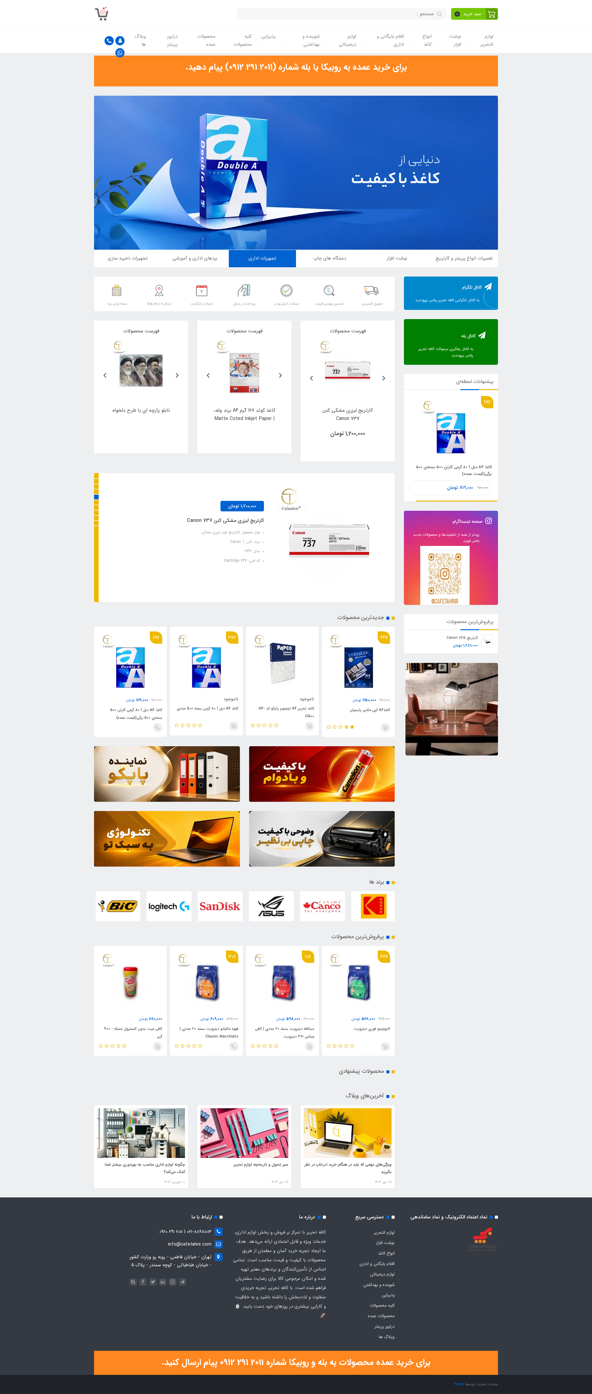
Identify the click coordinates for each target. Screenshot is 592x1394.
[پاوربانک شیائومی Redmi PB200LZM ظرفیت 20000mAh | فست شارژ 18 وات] (347, 369)
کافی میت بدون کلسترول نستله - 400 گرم (209, 1032)
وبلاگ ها (140, 40)
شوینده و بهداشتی (311, 40)
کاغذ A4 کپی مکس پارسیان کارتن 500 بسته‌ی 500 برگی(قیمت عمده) (454, 470)
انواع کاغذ (427, 40)
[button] (474, 14)
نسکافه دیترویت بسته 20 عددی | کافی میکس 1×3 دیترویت (360, 1032)
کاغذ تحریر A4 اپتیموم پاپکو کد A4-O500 (360, 712)
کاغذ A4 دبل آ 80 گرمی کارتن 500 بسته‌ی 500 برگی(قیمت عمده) (210, 714)
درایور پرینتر (172, 40)
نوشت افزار (455, 40)
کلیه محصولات (242, 40)
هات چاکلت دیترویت (146, 1029)
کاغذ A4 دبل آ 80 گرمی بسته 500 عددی (281, 708)
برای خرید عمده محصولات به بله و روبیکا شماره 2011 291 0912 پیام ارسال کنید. (296, 1362)
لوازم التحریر (486, 40)
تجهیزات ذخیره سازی (128, 258)
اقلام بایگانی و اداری (390, 40)
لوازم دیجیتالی (347, 40)
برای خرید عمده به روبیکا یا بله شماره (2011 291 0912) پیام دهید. (296, 67)
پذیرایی (268, 36)
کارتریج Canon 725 (462, 638)
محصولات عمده (206, 40)
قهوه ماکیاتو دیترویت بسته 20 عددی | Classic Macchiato (285, 1032)
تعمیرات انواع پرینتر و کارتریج (464, 258)
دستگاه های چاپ (329, 258)
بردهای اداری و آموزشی (194, 258)
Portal (459, 1384)
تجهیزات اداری (262, 258)
